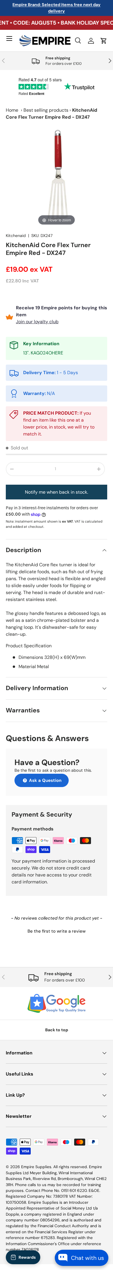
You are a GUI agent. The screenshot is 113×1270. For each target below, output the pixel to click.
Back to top (56, 1029)
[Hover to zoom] (56, 176)
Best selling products (45, 110)
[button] (56, 930)
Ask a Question (44, 780)
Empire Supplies (36, 1166)
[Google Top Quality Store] (56, 1003)
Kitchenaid (16, 235)
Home (12, 110)
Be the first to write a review (56, 931)
